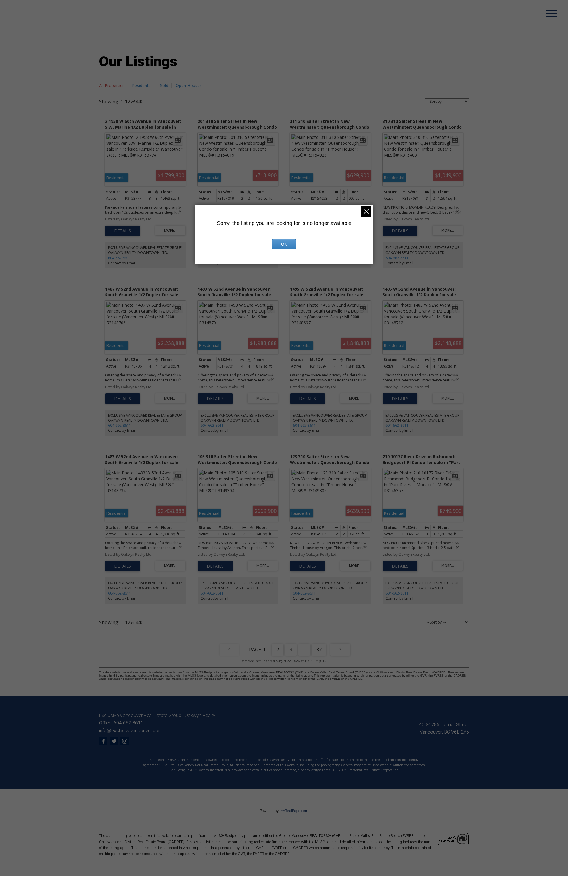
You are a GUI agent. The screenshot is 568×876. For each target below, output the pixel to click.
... (304, 649)
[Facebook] (103, 741)
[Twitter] (114, 741)
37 (319, 649)
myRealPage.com (294, 811)
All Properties (112, 85)
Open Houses (189, 85)
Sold (164, 85)
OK (284, 244)
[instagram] (124, 741)
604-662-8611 (119, 257)
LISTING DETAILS (122, 231)
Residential (142, 85)
